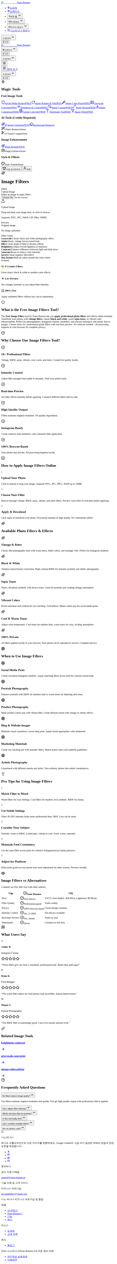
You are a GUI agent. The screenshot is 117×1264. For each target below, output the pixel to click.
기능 (9, 1216)
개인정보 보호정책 (17, 1256)
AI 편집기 (12, 1210)
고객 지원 (12, 1234)
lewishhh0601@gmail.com (14, 1194)
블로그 (11, 1245)
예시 (9, 1219)
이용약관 (12, 1260)
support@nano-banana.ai (13, 1177)
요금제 (11, 1231)
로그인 (5, 42)
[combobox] (8, 37)
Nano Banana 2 (14, 1213)
